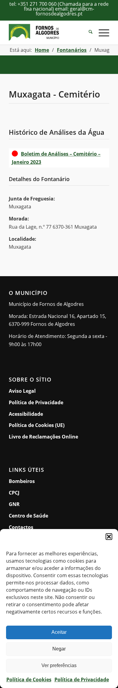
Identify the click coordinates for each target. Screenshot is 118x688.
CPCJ (14, 492)
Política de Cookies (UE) (36, 425)
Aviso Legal (22, 391)
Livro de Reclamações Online (59, 436)
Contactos (21, 527)
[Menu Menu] (101, 32)
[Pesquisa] (88, 32)
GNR (14, 504)
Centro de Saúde (28, 515)
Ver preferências (59, 665)
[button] (109, 537)
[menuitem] (88, 32)
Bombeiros (22, 481)
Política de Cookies (28, 679)
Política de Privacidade (81, 679)
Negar (59, 648)
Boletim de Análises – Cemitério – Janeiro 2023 (56, 157)
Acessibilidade (26, 414)
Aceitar (59, 632)
